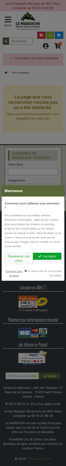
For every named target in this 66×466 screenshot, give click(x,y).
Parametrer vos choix (19, 258)
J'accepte (48, 256)
